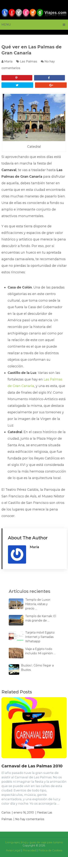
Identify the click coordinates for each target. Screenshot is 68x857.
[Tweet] (17, 85)
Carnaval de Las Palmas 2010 (32, 766)
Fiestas (42, 812)
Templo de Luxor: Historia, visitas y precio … (38, 604)
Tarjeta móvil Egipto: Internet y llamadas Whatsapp (40, 637)
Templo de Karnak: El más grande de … (40, 618)
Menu (6, 24)
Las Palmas (28, 61)
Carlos (5, 812)
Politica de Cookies (50, 850)
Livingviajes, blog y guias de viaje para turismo (34, 842)
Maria (8, 61)
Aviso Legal (13, 850)
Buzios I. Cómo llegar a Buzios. (37, 668)
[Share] (49, 78)
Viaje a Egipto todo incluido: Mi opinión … (40, 651)
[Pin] (16, 78)
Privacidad (29, 850)
